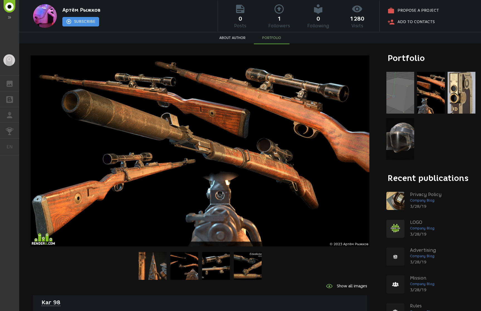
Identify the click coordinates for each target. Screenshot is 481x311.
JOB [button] (9, 115)
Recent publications (428, 178)
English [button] (12, 147)
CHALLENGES (9, 130)
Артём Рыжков (81, 10)
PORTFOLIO (271, 38)
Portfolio (406, 58)
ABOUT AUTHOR (232, 38)
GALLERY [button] (9, 83)
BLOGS (9, 99)
